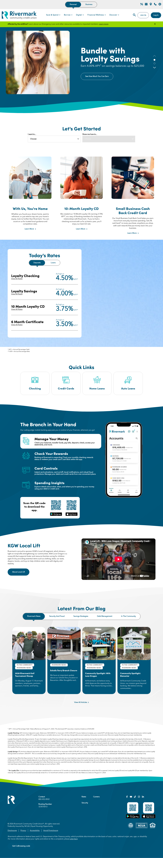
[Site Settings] (159, 4)
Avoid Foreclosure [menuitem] (50, 831)
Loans (53, 263)
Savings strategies (80, 616)
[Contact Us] (155, 5)
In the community (128, 616)
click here (74, 839)
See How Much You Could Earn (97, 78)
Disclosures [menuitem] (12, 831)
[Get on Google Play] (133, 818)
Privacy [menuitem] (23, 831)
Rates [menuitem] (84, 797)
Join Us (143, 15)
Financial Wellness (95, 15)
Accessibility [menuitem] (35, 831)
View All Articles (80, 702)
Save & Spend (52, 15)
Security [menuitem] (85, 803)
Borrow (67, 15)
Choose (33, 139)
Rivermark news (33, 616)
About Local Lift (20, 572)
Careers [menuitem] (96, 797)
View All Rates (17, 279)
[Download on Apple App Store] (148, 818)
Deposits (37, 263)
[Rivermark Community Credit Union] (19, 15)
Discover (113, 15)
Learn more (103, 24)
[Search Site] (134, 15)
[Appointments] (146, 5)
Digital (79, 15)
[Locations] (150, 5)
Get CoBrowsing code (21, 846)
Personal (73, 4)
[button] (154, 67)
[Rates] (141, 5)
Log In (155, 15)
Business (88, 4)
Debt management (104, 616)
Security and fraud (57, 616)
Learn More (29, 229)
